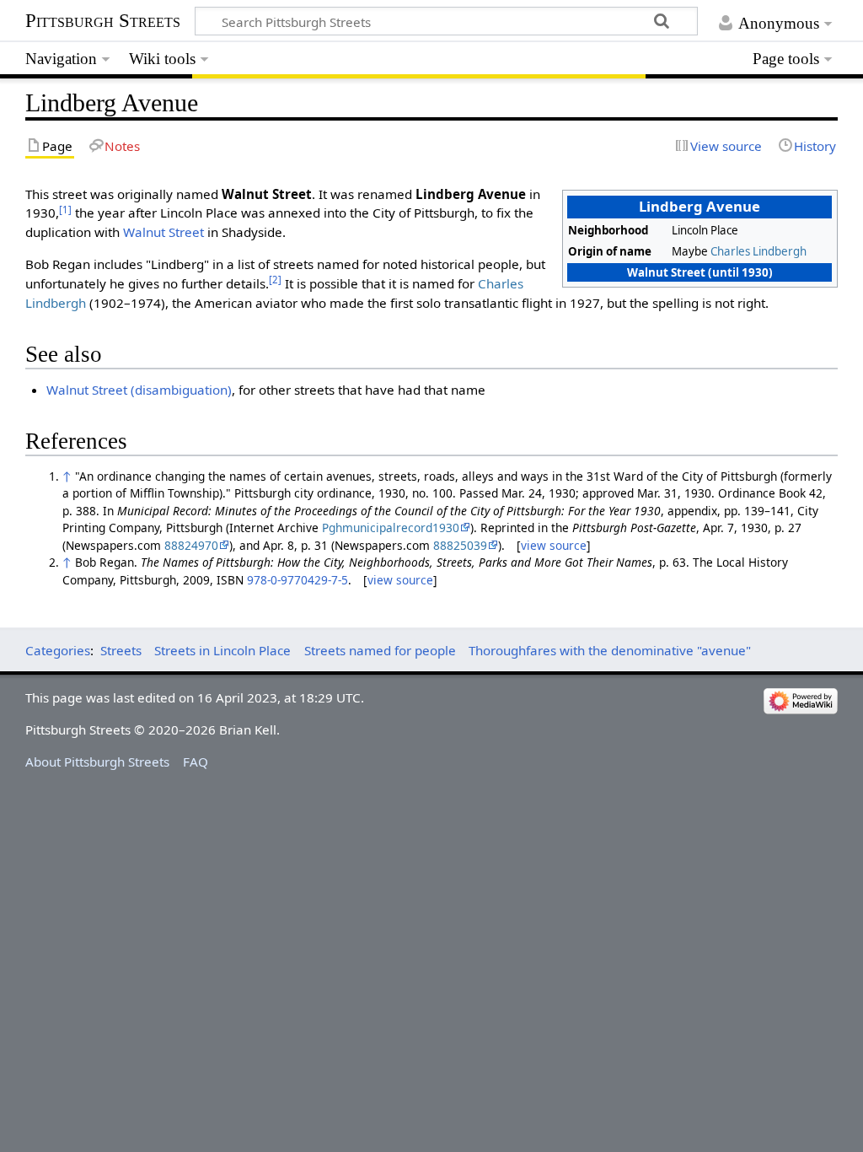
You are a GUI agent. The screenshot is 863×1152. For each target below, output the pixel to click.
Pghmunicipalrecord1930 (390, 527)
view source (554, 545)
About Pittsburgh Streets (97, 761)
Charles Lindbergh (758, 251)
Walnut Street (163, 231)
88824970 (191, 545)
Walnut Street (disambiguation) (139, 389)
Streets (121, 650)
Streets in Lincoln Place (222, 650)
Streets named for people (380, 650)
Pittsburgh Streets (102, 21)
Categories (57, 650)
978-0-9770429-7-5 (297, 580)
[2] (275, 279)
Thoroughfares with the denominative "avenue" (610, 650)
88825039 (460, 545)
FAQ (195, 761)
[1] (65, 209)
